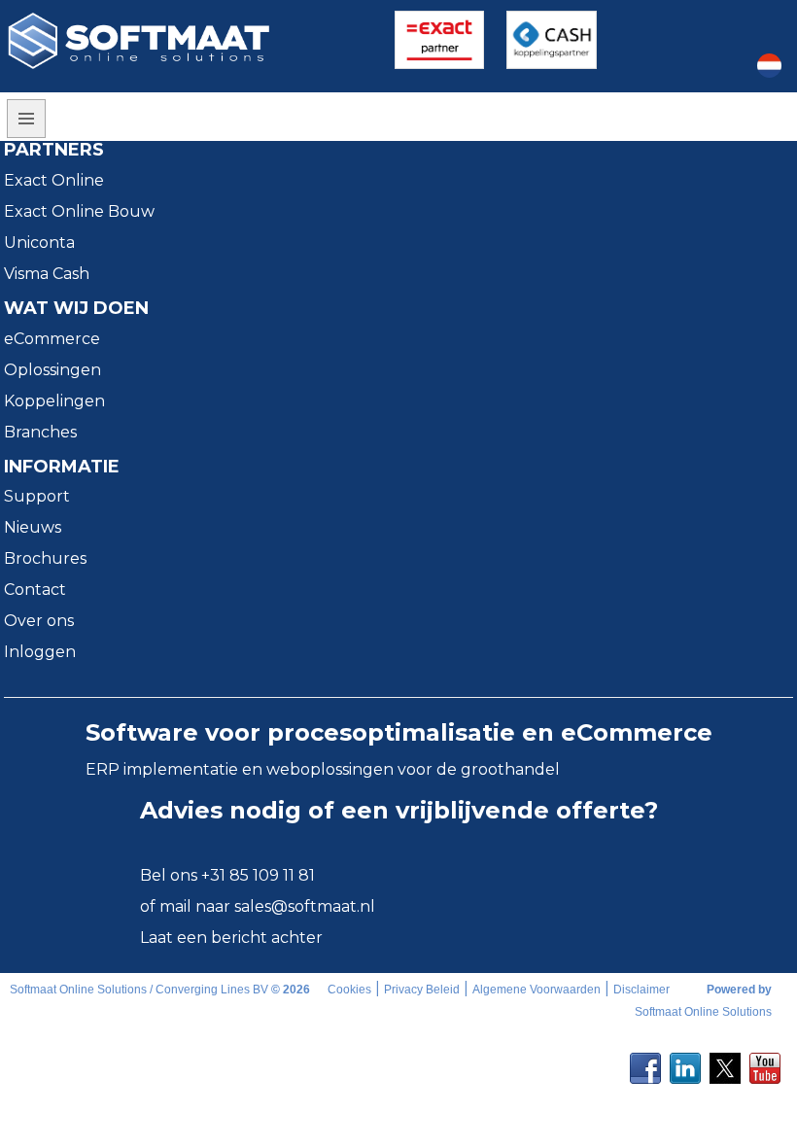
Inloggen (40, 652)
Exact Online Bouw (79, 211)
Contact (35, 589)
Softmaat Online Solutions (703, 1012)
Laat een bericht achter (231, 937)
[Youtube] (764, 1062)
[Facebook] (645, 1062)
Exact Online (54, 180)
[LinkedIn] (685, 1062)
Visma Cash (46, 273)
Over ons (39, 620)
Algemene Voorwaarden (536, 989)
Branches (40, 432)
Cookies (349, 989)
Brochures (45, 558)
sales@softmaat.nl (304, 906)
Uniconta (39, 242)
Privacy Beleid (422, 989)
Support (37, 496)
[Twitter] (725, 1062)
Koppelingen (54, 401)
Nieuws (32, 527)
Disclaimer (641, 989)
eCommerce (52, 339)
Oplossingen (52, 370)
